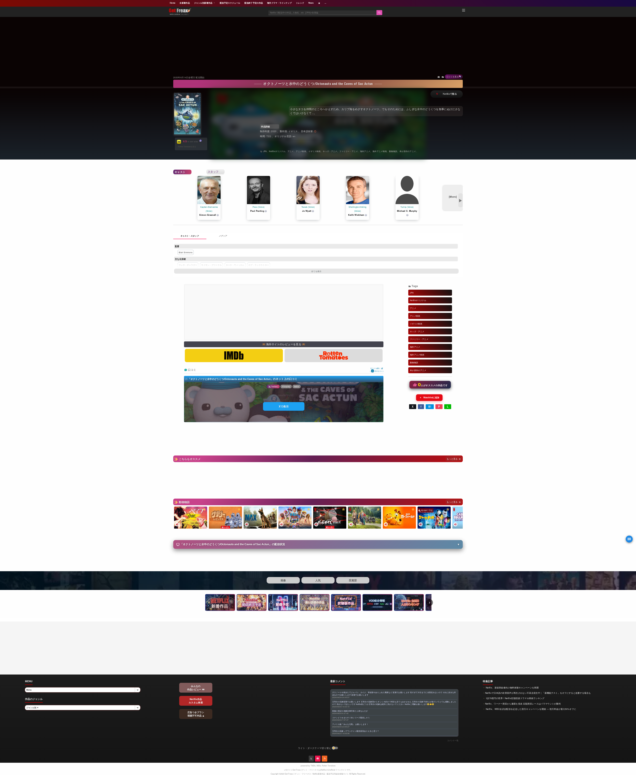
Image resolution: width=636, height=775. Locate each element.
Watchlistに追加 (429, 397)
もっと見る (452, 458)
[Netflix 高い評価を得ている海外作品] (314, 602)
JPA (265, 151)
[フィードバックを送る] (438, 77)
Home (172, 3)
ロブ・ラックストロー (258, 264)
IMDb (319, 765)
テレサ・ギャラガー (188, 264)
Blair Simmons (185, 252)
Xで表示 (284, 406)
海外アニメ (365, 151)
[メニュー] (463, 11)
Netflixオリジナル (277, 151)
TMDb (313, 765)
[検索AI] (629, 539)
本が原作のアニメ (407, 151)
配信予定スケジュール (230, 3)
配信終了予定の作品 (253, 3)
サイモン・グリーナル (211, 264)
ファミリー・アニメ (348, 151)
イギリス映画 (314, 151)
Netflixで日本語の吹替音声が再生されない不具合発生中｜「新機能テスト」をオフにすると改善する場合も (538, 692)
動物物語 (393, 151)
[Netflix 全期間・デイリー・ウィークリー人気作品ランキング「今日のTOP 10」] (409, 602)
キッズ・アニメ (330, 151)
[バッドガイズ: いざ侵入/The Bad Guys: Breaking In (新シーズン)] (329, 518)
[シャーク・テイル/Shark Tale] (434, 518)
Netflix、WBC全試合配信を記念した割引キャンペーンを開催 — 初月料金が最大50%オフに (530, 708)
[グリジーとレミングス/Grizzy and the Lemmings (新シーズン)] (225, 518)
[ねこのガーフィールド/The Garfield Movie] (399, 518)
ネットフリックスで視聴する (446, 94)
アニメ (291, 151)
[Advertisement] (318, 42)
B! (429, 406)
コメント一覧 (452, 740)
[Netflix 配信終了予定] (251, 602)
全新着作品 (185, 3)
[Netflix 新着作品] (220, 602)
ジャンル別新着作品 (203, 3)
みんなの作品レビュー (194, 687)
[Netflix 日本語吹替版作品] (346, 602)
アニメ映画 (301, 151)
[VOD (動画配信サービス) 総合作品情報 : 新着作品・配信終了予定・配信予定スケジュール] (377, 602)
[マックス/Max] (260, 518)
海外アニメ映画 (379, 151)
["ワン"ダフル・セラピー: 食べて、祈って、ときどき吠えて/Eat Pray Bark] (364, 518)
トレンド (300, 3)
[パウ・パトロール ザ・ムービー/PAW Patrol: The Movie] (295, 518)
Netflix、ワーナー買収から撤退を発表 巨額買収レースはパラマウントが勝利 (523, 703)
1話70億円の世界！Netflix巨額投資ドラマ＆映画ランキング (515, 698)
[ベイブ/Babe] (190, 518)
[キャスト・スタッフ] (189, 236)
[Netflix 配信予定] (283, 602)
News (311, 3)
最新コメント (337, 681)
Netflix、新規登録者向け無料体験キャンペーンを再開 (512, 687)
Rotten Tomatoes (329, 765)
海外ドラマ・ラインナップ (279, 3)
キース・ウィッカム (235, 264)
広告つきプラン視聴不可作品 (195, 713)
